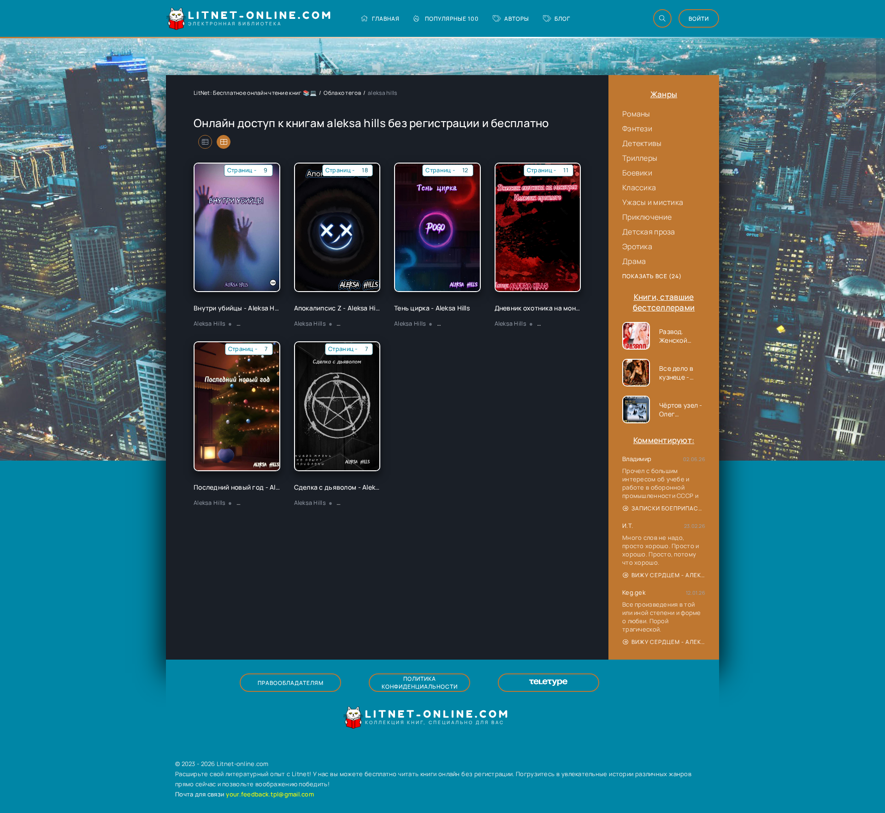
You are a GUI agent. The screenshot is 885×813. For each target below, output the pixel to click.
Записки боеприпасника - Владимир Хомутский (668, 508)
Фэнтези (637, 128)
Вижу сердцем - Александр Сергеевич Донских (668, 575)
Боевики (637, 173)
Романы (636, 114)
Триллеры (639, 158)
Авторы (516, 19)
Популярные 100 (452, 19)
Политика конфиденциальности (420, 682)
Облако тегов (342, 93)
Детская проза (648, 232)
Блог (562, 19)
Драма (634, 261)
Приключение (647, 217)
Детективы (642, 143)
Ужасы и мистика (652, 202)
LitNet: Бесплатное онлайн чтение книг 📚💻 (255, 93)
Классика (639, 187)
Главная (386, 19)
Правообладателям (291, 683)
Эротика (637, 246)
